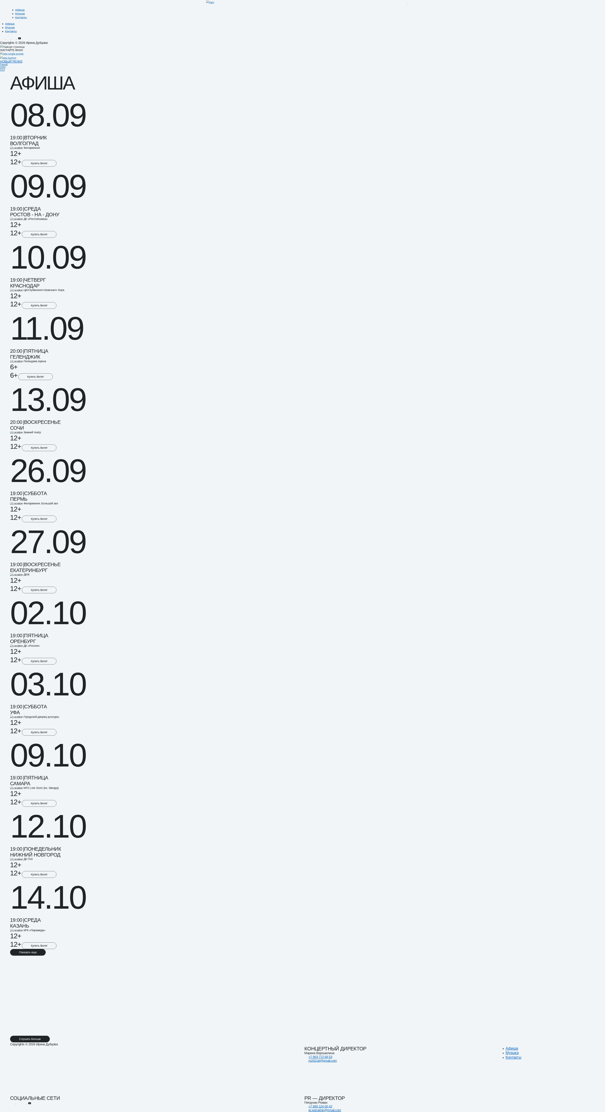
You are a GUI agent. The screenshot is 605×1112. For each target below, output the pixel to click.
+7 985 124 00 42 (320, 1106)
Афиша (19, 10)
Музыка (20, 13)
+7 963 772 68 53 (320, 1057)
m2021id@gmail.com (322, 1060)
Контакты (21, 17)
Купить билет (39, 163)
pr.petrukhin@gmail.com (324, 1110)
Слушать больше (30, 1039)
